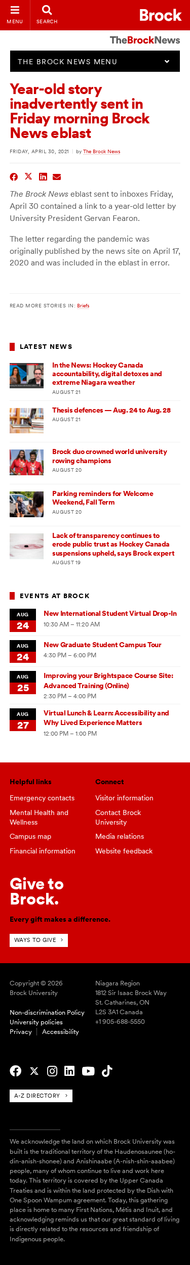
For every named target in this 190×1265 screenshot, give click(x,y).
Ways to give (35, 939)
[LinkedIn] (69, 1071)
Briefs (83, 305)
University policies (36, 1022)
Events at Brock (55, 596)
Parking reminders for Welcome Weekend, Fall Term (102, 498)
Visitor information (124, 797)
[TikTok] (107, 1071)
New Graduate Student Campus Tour (102, 644)
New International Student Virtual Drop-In (110, 613)
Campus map (30, 836)
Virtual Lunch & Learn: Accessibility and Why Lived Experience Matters (106, 717)
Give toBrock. (37, 891)
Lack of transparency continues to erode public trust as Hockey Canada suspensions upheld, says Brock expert (113, 544)
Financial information (42, 850)
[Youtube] (88, 1071)
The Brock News (101, 151)
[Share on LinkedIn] (43, 175)
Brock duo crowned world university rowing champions (109, 456)
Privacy (21, 1031)
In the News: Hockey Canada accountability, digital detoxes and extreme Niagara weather (107, 373)
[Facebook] (15, 1071)
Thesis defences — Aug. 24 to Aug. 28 (111, 410)
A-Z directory (37, 1095)
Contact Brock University (118, 817)
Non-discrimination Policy (47, 1012)
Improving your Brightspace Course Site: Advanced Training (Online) (108, 680)
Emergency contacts (42, 797)
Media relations (119, 836)
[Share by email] (57, 175)
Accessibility (60, 1031)
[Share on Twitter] (28, 175)
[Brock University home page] (160, 15)
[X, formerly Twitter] (34, 1071)
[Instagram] (52, 1071)
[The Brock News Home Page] (144, 32)
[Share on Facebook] (14, 175)
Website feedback (124, 850)
